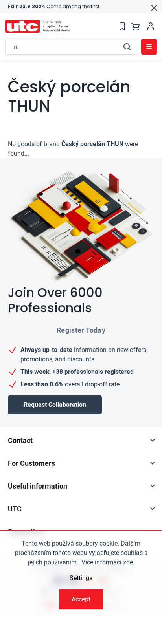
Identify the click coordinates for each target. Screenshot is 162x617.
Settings (81, 578)
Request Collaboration (55, 404)
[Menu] (149, 47)
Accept (81, 599)
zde (128, 562)
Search (127, 46)
